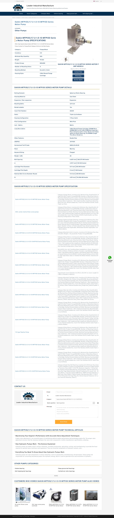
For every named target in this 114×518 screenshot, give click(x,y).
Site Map (27, 516)
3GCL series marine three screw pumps (27, 212)
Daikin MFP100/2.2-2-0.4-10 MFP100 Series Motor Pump (32, 273)
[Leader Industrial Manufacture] (18, 7)
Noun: (16, 149)
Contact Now (78, 72)
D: (15, 177)
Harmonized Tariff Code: (22, 145)
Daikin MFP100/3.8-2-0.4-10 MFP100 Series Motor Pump (32, 199)
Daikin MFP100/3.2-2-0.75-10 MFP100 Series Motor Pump (32, 371)
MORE (56, 476)
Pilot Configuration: (20, 121)
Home (21, 14)
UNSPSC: (17, 142)
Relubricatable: (19, 107)
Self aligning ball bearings (89, 14)
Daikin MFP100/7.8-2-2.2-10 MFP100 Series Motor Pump (32, 320)
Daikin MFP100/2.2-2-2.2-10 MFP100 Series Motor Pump (32, 224)
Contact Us (21, 516)
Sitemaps (32, 516)
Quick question (51, 403)
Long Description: (19, 129)
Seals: (16, 114)
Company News (45, 14)
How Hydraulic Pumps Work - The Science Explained (35, 444)
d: (15, 163)
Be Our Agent (78, 80)
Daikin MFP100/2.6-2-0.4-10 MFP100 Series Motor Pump (32, 253)
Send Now (63, 422)
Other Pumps (25, 17)
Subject (48, 399)
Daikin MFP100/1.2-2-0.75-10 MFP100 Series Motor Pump (32, 233)
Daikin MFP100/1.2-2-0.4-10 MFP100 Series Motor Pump (32, 282)
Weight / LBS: (18, 156)
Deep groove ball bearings (73, 14)
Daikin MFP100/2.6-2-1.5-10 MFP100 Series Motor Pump (32, 357)
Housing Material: (19, 96)
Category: (18, 49)
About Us (14, 516)
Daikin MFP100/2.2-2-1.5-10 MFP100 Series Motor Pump (32, 307)
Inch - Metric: (18, 125)
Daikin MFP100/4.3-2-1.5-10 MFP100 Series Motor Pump (32, 295)
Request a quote (20, 1)
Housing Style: (19, 73)
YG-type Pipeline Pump (22, 332)
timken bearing (58, 14)
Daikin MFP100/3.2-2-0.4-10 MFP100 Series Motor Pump (32, 345)
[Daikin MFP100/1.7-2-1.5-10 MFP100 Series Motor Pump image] (78, 38)
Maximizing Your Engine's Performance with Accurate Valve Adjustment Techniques (47, 436)
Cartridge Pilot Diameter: (22, 167)
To (47, 395)
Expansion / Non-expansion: (23, 100)
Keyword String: (19, 152)
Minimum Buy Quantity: (22, 56)
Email (48, 392)
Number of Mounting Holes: (23, 66)
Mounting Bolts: (19, 104)
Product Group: (19, 63)
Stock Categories (32, 14)
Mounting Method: (20, 70)
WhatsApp (78, 76)
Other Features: (19, 138)
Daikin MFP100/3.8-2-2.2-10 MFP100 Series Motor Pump (32, 265)
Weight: (17, 60)
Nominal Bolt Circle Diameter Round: (25, 174)
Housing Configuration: (21, 118)
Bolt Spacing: (18, 159)
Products (18, 17)
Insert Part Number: (20, 111)
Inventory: (18, 53)
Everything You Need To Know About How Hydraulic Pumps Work (40, 452)
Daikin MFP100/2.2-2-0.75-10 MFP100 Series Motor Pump (32, 241)
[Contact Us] (110, 259)
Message (49, 406)
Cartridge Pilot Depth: (21, 170)
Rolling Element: (19, 93)
